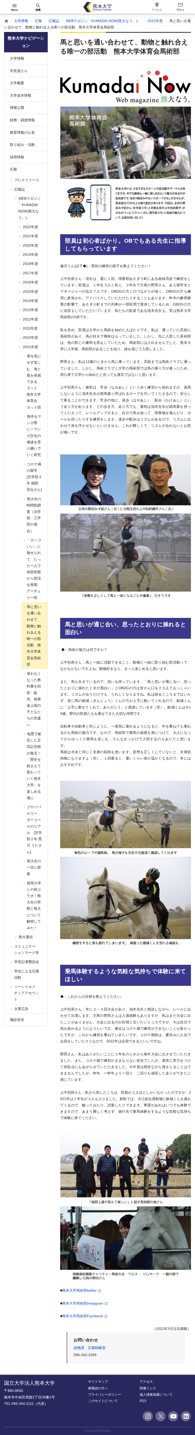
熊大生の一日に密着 (33, 867)
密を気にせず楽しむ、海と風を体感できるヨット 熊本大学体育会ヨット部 (33, 381)
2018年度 (30, 264)
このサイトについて (103, 1401)
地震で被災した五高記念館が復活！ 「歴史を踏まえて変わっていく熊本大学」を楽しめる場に (33, 766)
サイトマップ (98, 1381)
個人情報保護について (156, 1394)
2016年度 (30, 282)
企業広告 (20, 1009)
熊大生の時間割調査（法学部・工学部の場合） (33, 515)
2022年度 (30, 227)
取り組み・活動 (22, 145)
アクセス (146, 1381)
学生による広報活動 (26, 974)
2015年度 (30, 292)
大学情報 (21, 21)
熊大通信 (25, 937)
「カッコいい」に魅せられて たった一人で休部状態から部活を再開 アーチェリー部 (33, 569)
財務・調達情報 (22, 120)
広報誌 (53, 21)
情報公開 (17, 108)
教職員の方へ (98, 1388)
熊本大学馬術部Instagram (82, 1303)
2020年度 (30, 245)
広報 (38, 21)
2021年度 (155, 21)
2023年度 (30, 337)
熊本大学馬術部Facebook (82, 1316)
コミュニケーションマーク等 (26, 949)
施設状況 (17, 1020)
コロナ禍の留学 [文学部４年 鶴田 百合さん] (34, 477)
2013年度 (30, 310)
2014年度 (30, 301)
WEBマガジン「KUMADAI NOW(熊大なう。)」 (103, 21)
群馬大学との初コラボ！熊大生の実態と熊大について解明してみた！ (33, 905)
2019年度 (30, 254)
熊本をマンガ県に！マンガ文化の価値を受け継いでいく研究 (33, 435)
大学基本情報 (20, 95)
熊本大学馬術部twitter (79, 1290)
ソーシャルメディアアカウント (26, 993)
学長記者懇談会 (26, 962)
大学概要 (17, 83)
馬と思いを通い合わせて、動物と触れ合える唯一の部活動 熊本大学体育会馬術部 (33, 635)
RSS (143, 1401)
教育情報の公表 (22, 132)
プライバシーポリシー (104, 1394)
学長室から (19, 71)
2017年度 (30, 273)
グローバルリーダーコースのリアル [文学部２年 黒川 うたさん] (34, 829)
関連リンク (148, 1388)
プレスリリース (26, 180)
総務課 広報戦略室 (90, 1348)
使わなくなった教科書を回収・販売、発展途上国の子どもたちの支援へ (33, 699)
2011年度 (30, 328)
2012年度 (30, 319)
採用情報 (17, 157)
